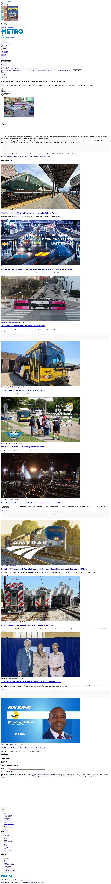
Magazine (3, 68)
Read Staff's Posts (5, 93)
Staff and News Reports (11, 622)
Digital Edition (10, 27)
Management (4, 45)
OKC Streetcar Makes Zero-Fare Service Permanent (23, 325)
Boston (6, 156)
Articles (16, 1)
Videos (13, 68)
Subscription (4, 70)
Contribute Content (36, 70)
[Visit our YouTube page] (6, 762)
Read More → (4, 219)
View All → (4, 755)
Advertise (18, 70)
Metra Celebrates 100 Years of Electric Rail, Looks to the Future (28, 625)
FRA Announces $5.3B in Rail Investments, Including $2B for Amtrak (30, 213)
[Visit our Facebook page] (1, 762)
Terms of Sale (18, 882)
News (12, 1)
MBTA (10, 156)
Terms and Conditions (67, 70)
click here (77, 153)
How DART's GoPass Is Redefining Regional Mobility (23, 446)
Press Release (44, 70)
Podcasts (25, 68)
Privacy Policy (58, 70)
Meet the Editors (11, 70)
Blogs (10, 68)
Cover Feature (7, 1)
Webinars (32, 68)
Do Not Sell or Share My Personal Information (34, 882)
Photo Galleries (19, 68)
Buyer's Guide (49, 68)
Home (2, 77)
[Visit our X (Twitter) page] (5, 762)
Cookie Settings (77, 70)
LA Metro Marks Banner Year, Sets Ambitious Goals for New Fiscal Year (31, 681)
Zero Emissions (5, 65)
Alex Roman (8, 209)
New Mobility (4, 51)
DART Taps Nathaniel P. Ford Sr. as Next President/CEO (24, 748)
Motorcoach (4, 48)
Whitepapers (38, 68)
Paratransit (3, 54)
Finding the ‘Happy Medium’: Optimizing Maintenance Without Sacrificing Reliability (37, 269)
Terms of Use (11, 882)
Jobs (29, 68)
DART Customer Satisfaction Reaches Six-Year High (23, 390)
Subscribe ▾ (4, 4)
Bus (2, 39)
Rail (2, 57)
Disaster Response (5, 42)
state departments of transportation (33, 156)
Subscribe (3, 27)
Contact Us (51, 70)
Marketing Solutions (25, 70)
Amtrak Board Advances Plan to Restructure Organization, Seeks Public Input (33, 503)
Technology (4, 63)
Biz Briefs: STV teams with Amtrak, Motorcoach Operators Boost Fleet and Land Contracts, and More (44, 569)
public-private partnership (18, 156)
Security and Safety (6, 60)
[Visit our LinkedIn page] (3, 762)
